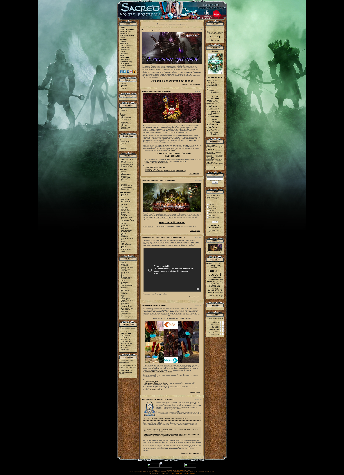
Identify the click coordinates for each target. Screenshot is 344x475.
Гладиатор (124, 264)
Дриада (123, 214)
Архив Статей (124, 33)
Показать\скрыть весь (128, 328)
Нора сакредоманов (127, 317)
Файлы (123, 181)
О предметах (125, 127)
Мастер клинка (126, 117)
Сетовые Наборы (126, 306)
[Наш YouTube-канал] (131, 72)
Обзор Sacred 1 (126, 284)
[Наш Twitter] (124, 72)
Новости (123, 109)
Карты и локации (126, 124)
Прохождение (125, 232)
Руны (122, 240)
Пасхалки (124, 179)
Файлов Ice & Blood (155, 389)
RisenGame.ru (125, 337)
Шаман (123, 145)
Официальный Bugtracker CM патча (157, 383)
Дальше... (185, 84)
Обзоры (123, 88)
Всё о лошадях (126, 305)
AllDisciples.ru (125, 339)
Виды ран (124, 243)
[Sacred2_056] (215, 250)
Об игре (123, 83)
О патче (123, 161)
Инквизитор (125, 212)
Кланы (123, 315)
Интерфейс (124, 194)
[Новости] (220, 322)
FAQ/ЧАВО (124, 110)
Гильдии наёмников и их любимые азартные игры (127, 366)
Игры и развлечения (127, 35)
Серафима (124, 207)
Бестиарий (124, 122)
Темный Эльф (125, 269)
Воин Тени (124, 209)
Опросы (122, 51)
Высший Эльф (126, 211)
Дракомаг (124, 184)
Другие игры (215, 40)
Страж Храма (125, 215)
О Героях (124, 204)
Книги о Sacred (125, 47)
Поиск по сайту (125, 49)
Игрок (123, 116)
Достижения (125, 236)
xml (130, 61)
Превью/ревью (126, 174)
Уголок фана (124, 43)
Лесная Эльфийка (127, 267)
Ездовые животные (127, 189)
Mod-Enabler (171, 150)
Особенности (125, 225)
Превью (123, 246)
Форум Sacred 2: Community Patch (156, 162)
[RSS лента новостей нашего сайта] (134, 72)
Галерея (122, 37)
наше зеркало (172, 156)
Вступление (125, 282)
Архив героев (125, 278)
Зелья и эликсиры (127, 238)
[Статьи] (223, 322)
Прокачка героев (126, 186)
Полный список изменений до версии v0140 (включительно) (165, 171)
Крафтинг (124, 125)
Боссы (123, 295)
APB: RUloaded (126, 345)
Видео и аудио (125, 177)
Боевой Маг (125, 270)
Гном (122, 275)
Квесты (123, 233)
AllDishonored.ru (126, 343)
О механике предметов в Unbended (172, 80)
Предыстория (125, 227)
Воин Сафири (125, 141)
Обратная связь (125, 59)
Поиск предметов (127, 308)
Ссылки (122, 68)
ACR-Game (125, 347)
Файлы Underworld (127, 300)
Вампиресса (125, 272)
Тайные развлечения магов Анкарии (126, 361)
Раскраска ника (126, 313)
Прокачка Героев (126, 277)
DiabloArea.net (125, 335)
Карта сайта (124, 61)
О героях (124, 85)
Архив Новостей (125, 31)
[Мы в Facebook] (128, 72)
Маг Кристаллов (126, 119)
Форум (122, 55)
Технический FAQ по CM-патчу (155, 167)
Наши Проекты (125, 64)
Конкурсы (123, 41)
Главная (122, 27)
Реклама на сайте (126, 66)
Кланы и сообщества (127, 45)
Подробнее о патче (151, 169)
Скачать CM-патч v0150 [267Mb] (172, 153)
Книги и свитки (126, 244)
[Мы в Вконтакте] (121, 72)
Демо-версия (125, 201)
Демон (123, 274)
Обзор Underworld (127, 285)
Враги (123, 241)
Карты (123, 297)
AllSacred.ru (180, 470)
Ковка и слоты (125, 309)
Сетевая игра (124, 311)
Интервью (124, 87)
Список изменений (127, 163)
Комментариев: (195, 84)
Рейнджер (124, 143)
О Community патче (151, 381)
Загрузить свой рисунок (215, 252)
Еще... (215, 167)
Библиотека (125, 303)
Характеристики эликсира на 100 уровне (158, 371)
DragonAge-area (126, 341)
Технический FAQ (127, 164)
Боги (122, 206)
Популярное (124, 53)
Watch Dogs (125, 349)
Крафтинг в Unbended (172, 222)
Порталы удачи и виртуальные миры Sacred (125, 372)
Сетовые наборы (126, 166)
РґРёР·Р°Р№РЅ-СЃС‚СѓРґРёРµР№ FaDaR (183, 473)
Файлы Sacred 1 (126, 298)
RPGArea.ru (125, 331)
